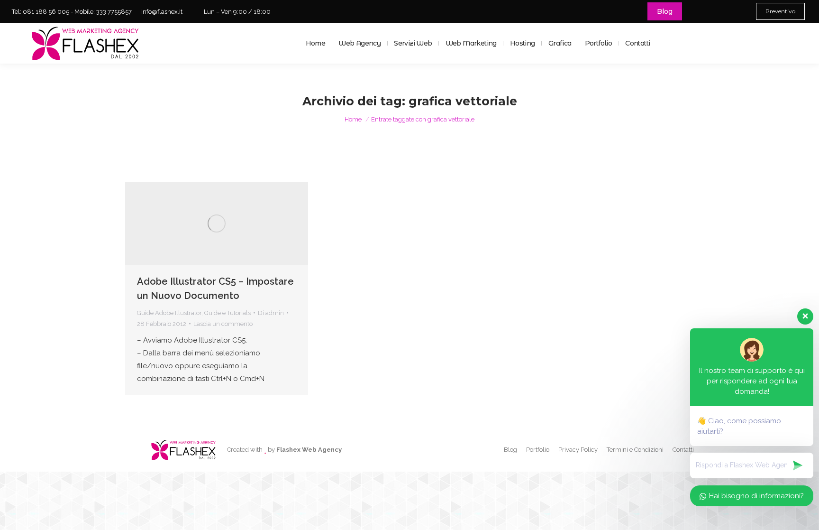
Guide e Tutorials (227, 312)
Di (271, 312)
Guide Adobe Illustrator (169, 312)
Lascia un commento (223, 323)
